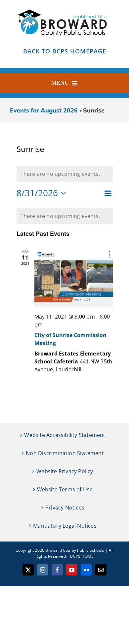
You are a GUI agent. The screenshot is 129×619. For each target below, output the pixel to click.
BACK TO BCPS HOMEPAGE (64, 51)
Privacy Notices (64, 507)
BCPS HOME (82, 556)
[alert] (65, 216)
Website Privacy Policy (64, 471)
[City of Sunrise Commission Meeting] (73, 278)
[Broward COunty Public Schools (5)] (64, 9)
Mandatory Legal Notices (65, 525)
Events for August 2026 (44, 110)
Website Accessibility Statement (64, 435)
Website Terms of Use (65, 489)
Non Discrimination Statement (65, 453)
